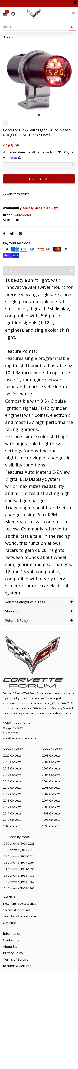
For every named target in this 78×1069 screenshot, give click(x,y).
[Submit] (72, 26)
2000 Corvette (51, 807)
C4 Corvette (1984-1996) (19, 869)
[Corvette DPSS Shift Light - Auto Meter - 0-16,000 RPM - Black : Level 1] (39, 79)
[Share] (4, 233)
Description (14, 270)
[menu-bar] (72, 13)
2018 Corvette (12, 768)
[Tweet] (12, 233)
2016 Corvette (12, 781)
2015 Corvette (12, 787)
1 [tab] (39, 115)
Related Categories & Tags (25, 602)
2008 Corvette (51, 755)
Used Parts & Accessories (19, 916)
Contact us (11, 940)
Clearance (9, 923)
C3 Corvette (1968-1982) (19, 875)
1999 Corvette (51, 813)
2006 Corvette (51, 768)
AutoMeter (23, 215)
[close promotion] (75, 1)
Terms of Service (15, 959)
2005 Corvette (51, 775)
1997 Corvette (51, 826)
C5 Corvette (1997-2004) (19, 863)
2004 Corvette (51, 781)
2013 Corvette (12, 800)
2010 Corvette (12, 820)
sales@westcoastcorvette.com (20, 738)
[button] (72, 169)
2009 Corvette (12, 826)
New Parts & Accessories (19, 904)
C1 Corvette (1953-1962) (19, 888)
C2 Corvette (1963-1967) (19, 882)
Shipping (12, 611)
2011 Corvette (12, 813)
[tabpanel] (39, 79)
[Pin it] (20, 233)
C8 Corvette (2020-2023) (19, 843)
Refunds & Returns (17, 966)
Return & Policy (16, 620)
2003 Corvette (51, 787)
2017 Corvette (12, 775)
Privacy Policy (13, 953)
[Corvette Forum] (48, 14)
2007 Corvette (51, 762)
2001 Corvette (51, 800)
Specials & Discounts (16, 910)
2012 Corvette (12, 807)
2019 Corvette (12, 762)
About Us (10, 946)
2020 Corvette (12, 755)
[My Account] (13, 13)
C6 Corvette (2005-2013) (19, 856)
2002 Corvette (51, 794)
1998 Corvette (51, 820)
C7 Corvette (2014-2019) (19, 850)
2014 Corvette (12, 794)
